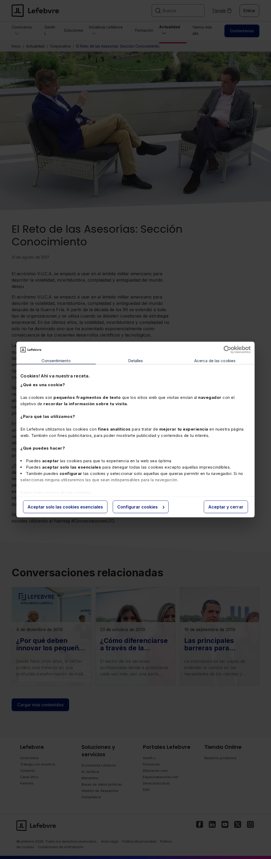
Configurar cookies (137, 507)
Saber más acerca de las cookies (55, 492)
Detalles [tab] (135, 360)
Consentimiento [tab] (56, 360)
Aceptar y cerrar (225, 507)
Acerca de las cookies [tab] (215, 360)
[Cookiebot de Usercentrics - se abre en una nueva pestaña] (227, 350)
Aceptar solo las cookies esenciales (65, 507)
